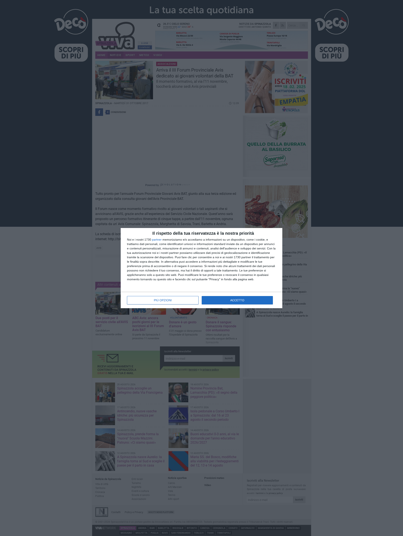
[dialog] (201, 268)
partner (157, 239)
